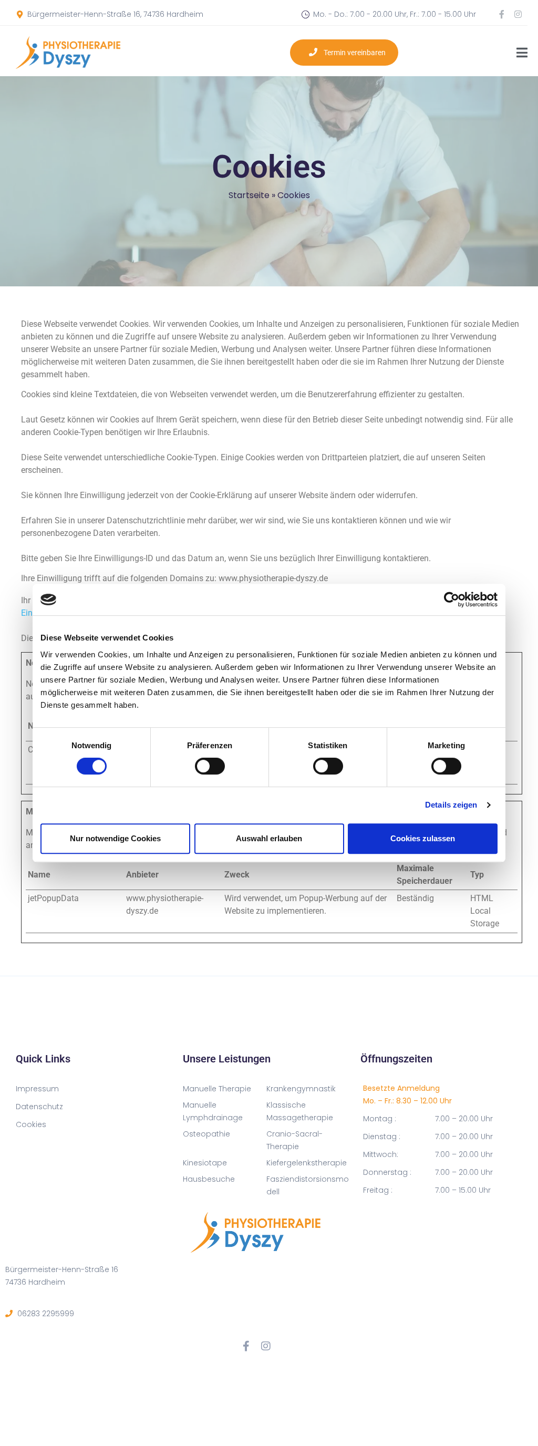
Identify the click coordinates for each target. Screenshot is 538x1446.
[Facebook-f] (502, 14)
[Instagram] (518, 14)
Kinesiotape (205, 1163)
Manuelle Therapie (217, 1088)
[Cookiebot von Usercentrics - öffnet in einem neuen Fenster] (452, 599)
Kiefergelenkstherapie (306, 1163)
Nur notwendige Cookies (115, 838)
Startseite (249, 195)
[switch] (210, 766)
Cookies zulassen (422, 838)
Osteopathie (206, 1134)
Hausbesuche (209, 1179)
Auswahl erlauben (269, 838)
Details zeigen (451, 804)
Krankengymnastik (301, 1088)
